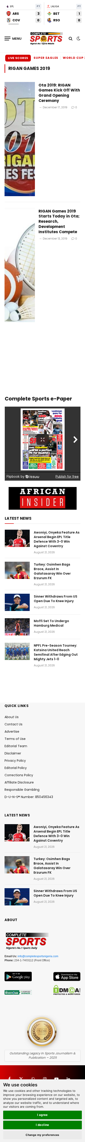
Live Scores (18, 58)
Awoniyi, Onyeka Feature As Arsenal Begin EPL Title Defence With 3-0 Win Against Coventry (57, 539)
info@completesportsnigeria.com (38, 956)
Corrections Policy (19, 775)
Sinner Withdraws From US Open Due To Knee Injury (55, 598)
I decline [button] (42, 1125)
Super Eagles (46, 58)
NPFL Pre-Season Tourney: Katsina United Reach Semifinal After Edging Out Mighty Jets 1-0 (56, 652)
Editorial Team (16, 746)
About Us (12, 717)
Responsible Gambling (22, 789)
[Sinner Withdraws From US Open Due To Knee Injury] (17, 602)
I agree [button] (42, 1115)
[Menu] (13, 38)
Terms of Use (15, 739)
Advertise (12, 731)
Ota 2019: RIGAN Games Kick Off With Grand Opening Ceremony (59, 93)
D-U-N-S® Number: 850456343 (29, 797)
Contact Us (13, 724)
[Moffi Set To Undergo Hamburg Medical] (17, 626)
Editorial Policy (16, 768)
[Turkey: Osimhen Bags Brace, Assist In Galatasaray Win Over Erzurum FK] (17, 570)
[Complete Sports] (46, 38)
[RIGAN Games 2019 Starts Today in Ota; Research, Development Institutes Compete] (20, 265)
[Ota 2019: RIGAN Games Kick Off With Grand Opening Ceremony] (20, 139)
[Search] (70, 38)
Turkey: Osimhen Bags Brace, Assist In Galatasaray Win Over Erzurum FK (52, 571)
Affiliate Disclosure (19, 782)
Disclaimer (13, 753)
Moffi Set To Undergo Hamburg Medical (51, 623)
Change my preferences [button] (42, 1135)
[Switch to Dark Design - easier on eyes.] (77, 39)
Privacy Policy (15, 760)
